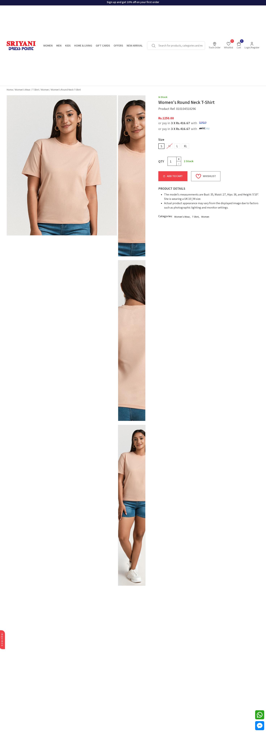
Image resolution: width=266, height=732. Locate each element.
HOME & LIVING (83, 45)
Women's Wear (22, 89)
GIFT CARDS (103, 45)
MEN (59, 45)
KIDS (68, 45)
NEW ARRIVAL (135, 45)
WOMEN (48, 45)
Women (45, 89)
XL (185, 146)
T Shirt (35, 89)
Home (10, 89)
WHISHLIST (209, 176)
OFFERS (118, 45)
